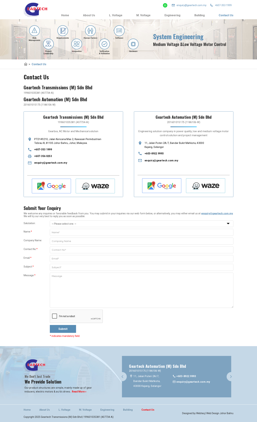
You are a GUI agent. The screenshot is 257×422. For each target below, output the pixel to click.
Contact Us (226, 15)
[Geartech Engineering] (35, 10)
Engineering (172, 15)
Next (231, 377)
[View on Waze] (95, 192)
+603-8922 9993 (154, 153)
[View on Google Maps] (51, 192)
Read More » (78, 391)
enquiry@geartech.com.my (50, 162)
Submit (62, 329)
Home (65, 15)
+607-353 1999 (223, 5)
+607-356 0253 (43, 156)
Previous (122, 377)
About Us (89, 15)
